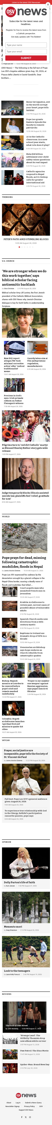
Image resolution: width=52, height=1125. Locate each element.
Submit (26, 58)
